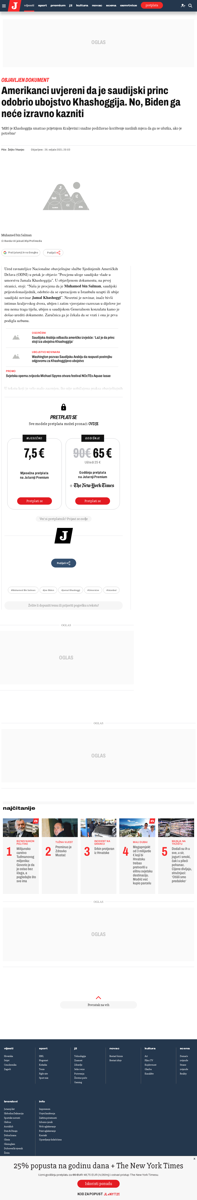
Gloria (7, 1139)
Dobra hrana (10, 1135)
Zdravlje (78, 1064)
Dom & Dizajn (11, 1131)
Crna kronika (10, 1064)
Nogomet (43, 1060)
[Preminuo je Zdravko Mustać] (60, 828)
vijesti (8, 1048)
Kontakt (43, 1135)
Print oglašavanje (47, 1131)
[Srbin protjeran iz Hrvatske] (99, 828)
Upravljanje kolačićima (50, 1139)
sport (43, 1048)
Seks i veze (79, 1069)
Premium (58, 5)
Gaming (78, 1082)
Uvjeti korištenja (47, 1113)
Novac (97, 5)
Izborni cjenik (46, 1122)
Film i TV (149, 1060)
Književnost (150, 1064)
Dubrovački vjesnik (13, 1148)
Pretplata (152, 5)
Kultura (82, 5)
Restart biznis (116, 1056)
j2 (75, 1048)
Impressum (44, 1109)
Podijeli (51, 252)
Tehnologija (80, 1056)
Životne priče (80, 1077)
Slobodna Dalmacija (13, 1113)
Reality (183, 1073)
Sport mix (43, 1077)
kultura (150, 1048)
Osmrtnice (128, 5)
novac (114, 1048)
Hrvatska (8, 1056)
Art (146, 1056)
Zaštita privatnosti (48, 1117)
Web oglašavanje (47, 1126)
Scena (111, 5)
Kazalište (149, 1073)
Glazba (148, 1069)
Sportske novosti (12, 1117)
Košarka (43, 1064)
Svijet (6, 1060)
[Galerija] (66, 195)
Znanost (78, 1060)
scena (185, 1048)
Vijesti (29, 5)
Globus (7, 1122)
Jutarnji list (9, 1109)
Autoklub (8, 1126)
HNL (41, 1056)
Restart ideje (115, 1060)
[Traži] (190, 6)
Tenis (41, 1069)
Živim (7, 1152)
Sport (42, 5)
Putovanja (79, 1073)
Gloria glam (9, 1144)
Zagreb (7, 1069)
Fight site (43, 1073)
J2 (70, 5)
